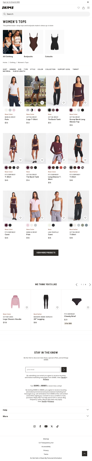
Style (32, 69)
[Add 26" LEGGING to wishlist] (57, 307)
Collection (50, 69)
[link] (34, 426)
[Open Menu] (88, 7)
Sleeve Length (19, 71)
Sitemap (46, 439)
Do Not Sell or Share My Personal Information (46, 458)
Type (26, 69)
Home (5, 62)
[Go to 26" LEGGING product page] (46, 301)
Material (7, 71)
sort (5, 69)
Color (40, 69)
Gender (13, 69)
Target (76, 69)
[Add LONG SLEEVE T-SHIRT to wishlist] (64, 160)
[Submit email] (64, 369)
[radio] (6, 110)
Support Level (64, 69)
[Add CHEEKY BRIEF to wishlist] (88, 307)
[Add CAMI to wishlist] (20, 218)
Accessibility (46, 446)
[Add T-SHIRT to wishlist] (20, 160)
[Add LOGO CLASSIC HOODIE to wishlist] (27, 307)
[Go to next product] (90, 284)
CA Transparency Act (46, 443)
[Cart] (83, 7)
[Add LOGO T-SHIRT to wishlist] (42, 103)
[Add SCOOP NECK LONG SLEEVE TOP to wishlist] (85, 103)
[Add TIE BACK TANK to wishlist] (64, 103)
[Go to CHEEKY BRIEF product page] (76, 301)
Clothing (12, 62)
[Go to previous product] (77, 284)
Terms (46, 454)
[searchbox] (48, 14)
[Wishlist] (78, 7)
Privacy (46, 450)
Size (19, 69)
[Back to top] (84, 453)
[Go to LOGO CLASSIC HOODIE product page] (15, 301)
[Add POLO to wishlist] (20, 103)
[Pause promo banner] (88, 2)
